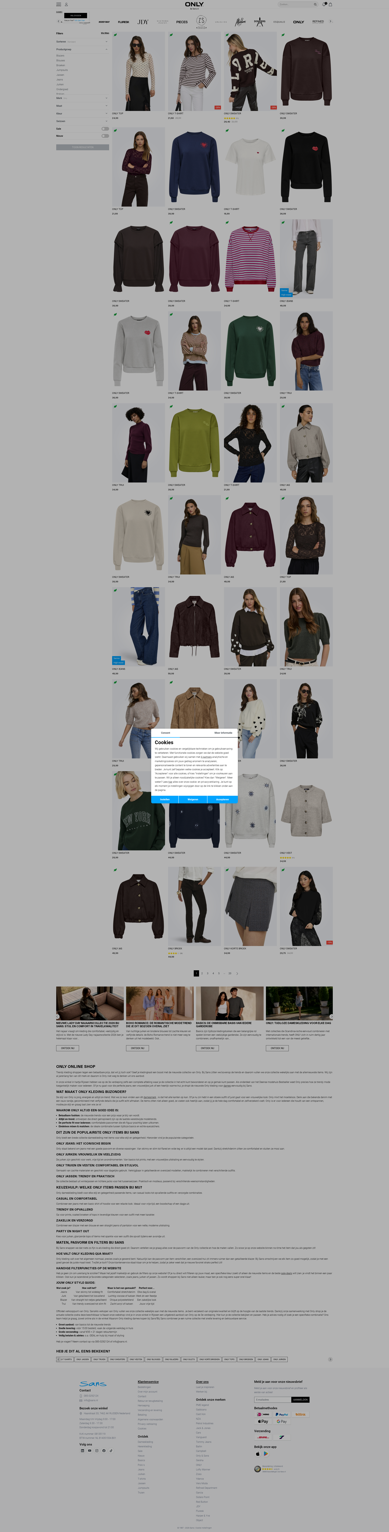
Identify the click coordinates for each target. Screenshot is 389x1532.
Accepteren (222, 799)
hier (170, 781)
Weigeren (193, 799)
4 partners (206, 757)
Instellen (165, 799)
